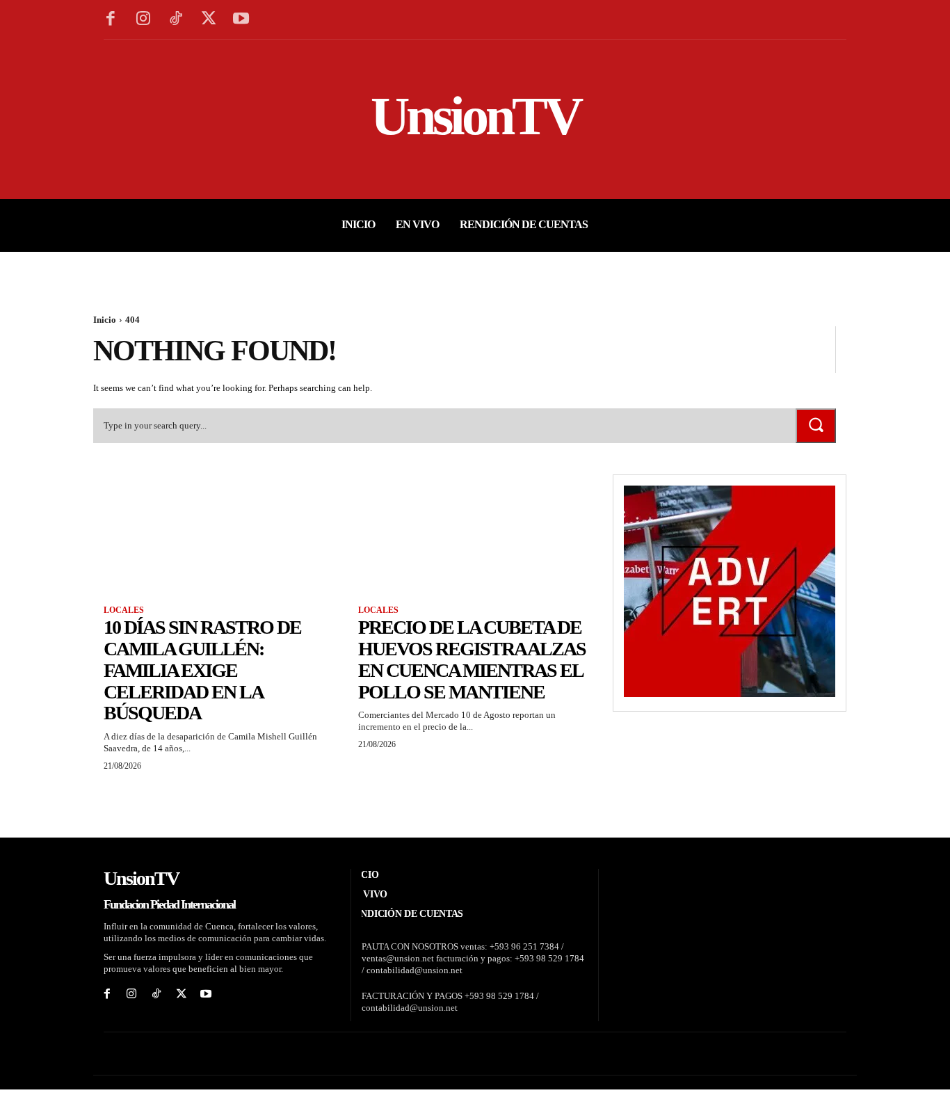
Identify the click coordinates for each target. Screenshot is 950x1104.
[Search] (816, 425)
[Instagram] (143, 20)
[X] (208, 20)
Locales (124, 610)
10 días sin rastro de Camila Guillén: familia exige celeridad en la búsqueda (202, 669)
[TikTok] (176, 20)
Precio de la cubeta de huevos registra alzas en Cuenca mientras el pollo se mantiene (472, 659)
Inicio (104, 319)
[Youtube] (241, 20)
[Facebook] (111, 20)
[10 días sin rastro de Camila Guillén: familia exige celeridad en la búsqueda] (220, 532)
